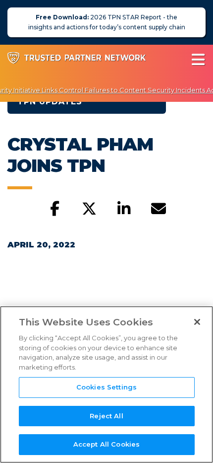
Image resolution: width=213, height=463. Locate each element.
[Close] (197, 322)
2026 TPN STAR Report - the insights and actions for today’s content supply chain (106, 22)
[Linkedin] (124, 209)
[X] (89, 209)
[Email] (158, 209)
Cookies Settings (106, 387)
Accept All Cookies (106, 444)
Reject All (106, 416)
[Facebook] (54, 209)
